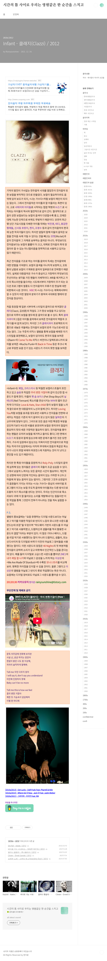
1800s (85, 695)
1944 (86, 524)
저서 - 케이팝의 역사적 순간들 (93, 77)
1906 (86, 671)
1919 (86, 622)
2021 (86, 228)
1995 (86, 329)
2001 (86, 304)
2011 (86, 266)
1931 (86, 573)
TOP (102, 952)
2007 (86, 284)
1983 (86, 374)
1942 (86, 531)
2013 (86, 259)
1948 (86, 511)
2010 (86, 269)
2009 (86, 277)
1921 (86, 611)
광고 (85, 136)
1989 (86, 354)
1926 (86, 594)
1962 (86, 454)
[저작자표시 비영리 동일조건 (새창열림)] (36, 828)
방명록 (16, 14)
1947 (86, 514)
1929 (86, 584)
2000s (85, 274)
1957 (86, 476)
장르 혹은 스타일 (90, 121)
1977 (86, 399)
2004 (86, 294)
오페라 (86, 139)
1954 (86, 486)
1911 (86, 649)
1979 (86, 392)
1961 (86, 458)
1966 (86, 441)
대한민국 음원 (88, 182)
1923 (86, 604)
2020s (85, 210)
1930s (85, 542)
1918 (86, 626)
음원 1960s (88, 206)
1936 (86, 556)
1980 (86, 384)
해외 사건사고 (89, 113)
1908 (86, 664)
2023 (86, 221)
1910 (86, 653)
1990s (85, 312)
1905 (86, 674)
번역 (85, 169)
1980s (85, 350)
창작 (85, 142)
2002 (86, 301)
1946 (86, 517)
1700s (85, 699)
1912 (86, 646)
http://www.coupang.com (19, 99)
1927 (86, 591)
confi (85, 721)
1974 (86, 409)
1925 (86, 597)
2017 (86, 246)
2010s (10, 841)
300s (85, 704)
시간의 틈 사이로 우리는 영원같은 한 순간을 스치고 (43, 5)
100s (85, 712)
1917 (86, 629)
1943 (86, 527)
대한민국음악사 (89, 103)
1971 (86, 419)
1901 (86, 688)
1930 (86, 576)
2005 (86, 291)
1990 (86, 346)
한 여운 (86, 163)
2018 (86, 242)
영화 (85, 156)
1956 (86, 479)
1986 (86, 364)
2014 (86, 256)
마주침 (85, 129)
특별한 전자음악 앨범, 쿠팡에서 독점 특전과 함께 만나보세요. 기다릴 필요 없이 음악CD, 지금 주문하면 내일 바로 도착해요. (37, 108)
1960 (86, 461)
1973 (86, 413)
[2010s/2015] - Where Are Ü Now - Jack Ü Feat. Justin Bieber (30, 792)
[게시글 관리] (18, 828)
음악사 (85, 92)
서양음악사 (88, 106)
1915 (86, 636)
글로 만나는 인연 (90, 153)
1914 (86, 639)
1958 (86, 472)
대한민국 (86, 174)
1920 (86, 614)
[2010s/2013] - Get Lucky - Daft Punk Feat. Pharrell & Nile (29, 789)
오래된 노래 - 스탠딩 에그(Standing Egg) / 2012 (28, 859)
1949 (86, 507)
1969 (86, 431)
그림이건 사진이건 (90, 149)
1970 (86, 423)
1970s (85, 388)
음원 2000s (88, 193)
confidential (88, 716)
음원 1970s (88, 203)
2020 (86, 231)
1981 (86, 381)
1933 (86, 566)
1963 (86, 451)
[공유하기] (15, 828)
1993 (86, 336)
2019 (86, 239)
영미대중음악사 (89, 100)
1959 (86, 469)
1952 (86, 493)
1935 (86, 559)
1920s (85, 580)
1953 (86, 489)
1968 (86, 434)
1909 (86, 661)
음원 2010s (88, 189)
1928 (86, 587)
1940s (85, 503)
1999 (86, 316)
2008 (86, 281)
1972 (86, 416)
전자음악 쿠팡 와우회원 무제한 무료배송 (29, 103)
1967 (86, 437)
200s (85, 708)
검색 (96, 5)
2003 (86, 298)
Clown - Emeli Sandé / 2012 (19, 855)
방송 (85, 159)
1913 (86, 642)
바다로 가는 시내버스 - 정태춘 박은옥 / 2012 (26, 849)
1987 (86, 361)
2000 (86, 308)
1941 (86, 534)
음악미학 (86, 117)
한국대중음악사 (89, 96)
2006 (86, 287)
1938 (86, 549)
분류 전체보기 (88, 88)
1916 (86, 632)
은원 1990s (88, 196)
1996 (86, 326)
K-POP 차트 (88, 166)
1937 (86, 552)
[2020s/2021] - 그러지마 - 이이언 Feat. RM (22, 796)
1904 (86, 677)
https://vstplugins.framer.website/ (22, 80)
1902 (86, 684)
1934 (86, 562)
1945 (86, 521)
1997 (86, 322)
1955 (86, 482)
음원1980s (88, 199)
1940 (86, 538)
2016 (86, 249)
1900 (86, 691)
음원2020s (88, 186)
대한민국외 (87, 178)
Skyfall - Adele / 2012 (17, 846)
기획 (85, 124)
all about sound (14, 917)
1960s (85, 427)
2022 (86, 224)
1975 (86, 406)
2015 (86, 252)
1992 (86, 339)
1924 (86, 601)
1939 (86, 546)
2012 (17, 841)
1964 (86, 447)
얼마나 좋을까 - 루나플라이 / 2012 (22, 852)
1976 (86, 402)
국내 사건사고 (89, 110)
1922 (86, 608)
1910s (85, 618)
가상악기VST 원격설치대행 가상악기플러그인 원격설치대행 (28, 84)
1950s (85, 465)
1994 (86, 333)
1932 (86, 569)
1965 (86, 444)
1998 (86, 319)
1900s (85, 657)
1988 (86, 357)
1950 (86, 499)
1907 (86, 667)
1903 (86, 681)
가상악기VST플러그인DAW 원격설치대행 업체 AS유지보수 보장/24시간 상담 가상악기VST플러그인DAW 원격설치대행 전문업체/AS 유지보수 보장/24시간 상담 (29, 89)
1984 (86, 371)
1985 (86, 367)
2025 (86, 214)
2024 (86, 218)
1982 (86, 378)
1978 (86, 396)
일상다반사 (88, 146)
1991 (86, 343)
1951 (86, 496)
